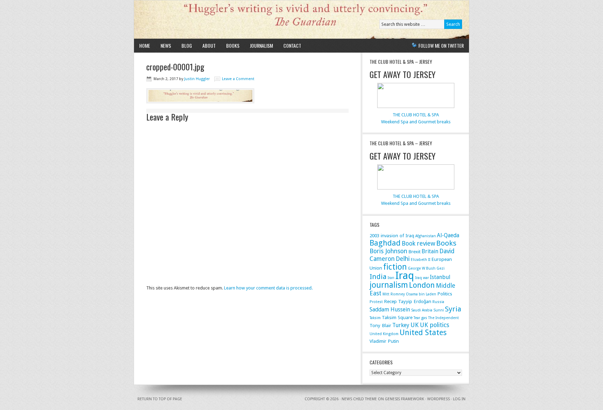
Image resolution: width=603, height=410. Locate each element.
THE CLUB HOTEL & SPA (416, 114)
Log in (459, 399)
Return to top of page (159, 399)
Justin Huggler (197, 79)
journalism (389, 285)
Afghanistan (425, 236)
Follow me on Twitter (441, 45)
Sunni (438, 310)
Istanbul (440, 277)
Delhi (403, 258)
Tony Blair (380, 325)
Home (144, 45)
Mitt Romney (393, 294)
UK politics (434, 324)
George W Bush (422, 268)
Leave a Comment (238, 79)
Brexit (414, 251)
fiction (395, 267)
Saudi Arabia (421, 310)
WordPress (438, 399)
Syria (453, 309)
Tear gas (420, 318)
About (209, 45)
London (422, 285)
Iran (391, 278)
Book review (418, 243)
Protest (376, 302)
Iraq (404, 275)
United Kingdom (384, 334)
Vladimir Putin (384, 341)
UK (414, 324)
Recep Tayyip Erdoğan (407, 301)
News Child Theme (359, 399)
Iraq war (422, 278)
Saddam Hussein (390, 309)
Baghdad (385, 243)
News (166, 45)
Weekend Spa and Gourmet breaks (416, 121)
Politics (444, 293)
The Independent (443, 318)
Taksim (375, 318)
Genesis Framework (404, 399)
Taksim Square (397, 317)
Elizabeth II (420, 259)
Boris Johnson (388, 251)
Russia (438, 302)
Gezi (441, 268)
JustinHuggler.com (215, 19)
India (378, 276)
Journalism (261, 45)
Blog (186, 45)
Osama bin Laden (421, 294)
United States (423, 332)
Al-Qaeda (448, 235)
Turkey (400, 325)
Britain (430, 251)
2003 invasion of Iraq (392, 235)
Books (232, 45)
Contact (292, 45)
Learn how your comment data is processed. (268, 288)
